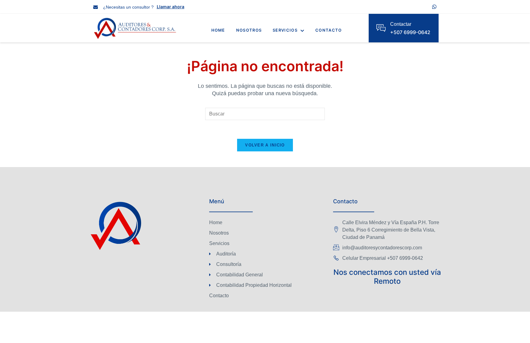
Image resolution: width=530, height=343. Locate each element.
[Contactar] (381, 28)
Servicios (285, 30)
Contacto (328, 30)
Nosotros (249, 30)
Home (218, 30)
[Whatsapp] (434, 6)
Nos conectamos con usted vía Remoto (387, 277)
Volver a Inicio (265, 145)
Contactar (400, 24)
